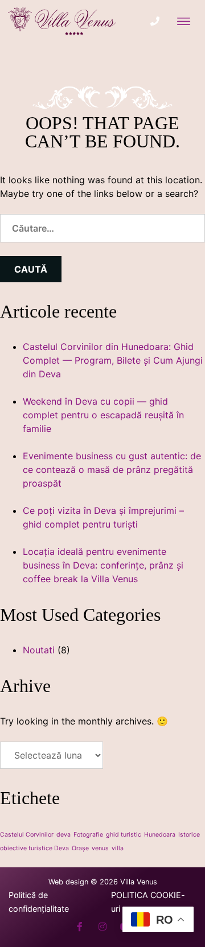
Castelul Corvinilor (27, 834)
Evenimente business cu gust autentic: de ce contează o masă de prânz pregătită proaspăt (112, 469)
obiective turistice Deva (34, 848)
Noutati (39, 650)
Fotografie (88, 834)
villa (118, 848)
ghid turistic (123, 834)
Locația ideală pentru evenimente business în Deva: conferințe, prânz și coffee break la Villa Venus (103, 565)
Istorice (189, 834)
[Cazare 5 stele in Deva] (63, 23)
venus (100, 848)
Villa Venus (138, 882)
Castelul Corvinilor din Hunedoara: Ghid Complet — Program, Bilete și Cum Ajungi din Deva (113, 360)
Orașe (80, 848)
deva (63, 834)
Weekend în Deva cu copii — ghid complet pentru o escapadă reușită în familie (103, 415)
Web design (68, 882)
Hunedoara (159, 834)
